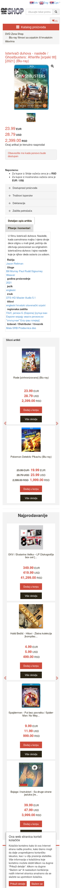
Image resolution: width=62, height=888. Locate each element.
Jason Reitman (14, 263)
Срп (56, 2)
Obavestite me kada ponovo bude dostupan (27, 154)
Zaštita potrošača (22, 210)
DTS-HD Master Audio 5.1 (21, 297)
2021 (9, 282)
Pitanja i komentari (19, 228)
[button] (3, 421)
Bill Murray (12, 271)
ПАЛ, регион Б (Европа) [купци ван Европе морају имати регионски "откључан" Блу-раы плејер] (26, 316)
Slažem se (37, 883)
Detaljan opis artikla (20, 221)
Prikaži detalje (17, 883)
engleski (11, 290)
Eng (46, 2)
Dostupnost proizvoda (25, 188)
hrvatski (21, 305)
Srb (36, 2)
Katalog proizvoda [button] (33, 27)
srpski (42, 305)
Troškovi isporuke (23, 195)
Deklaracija (19, 203)
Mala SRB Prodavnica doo (21, 328)
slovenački (32, 305)
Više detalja (31, 419)
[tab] (31, 188)
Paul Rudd (25, 271)
